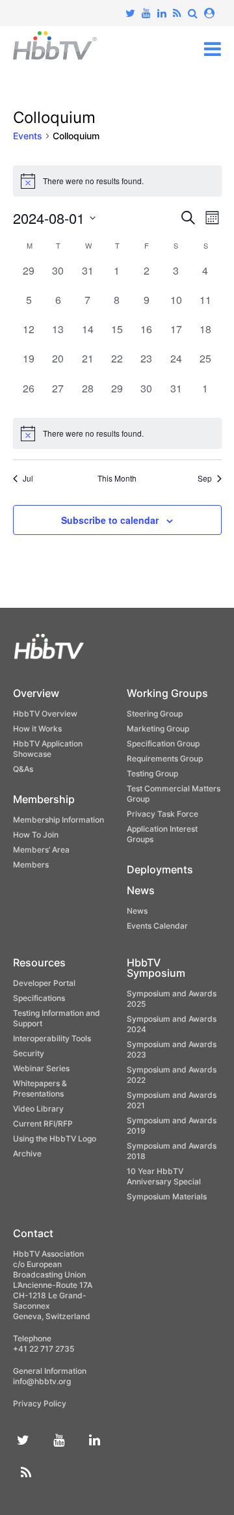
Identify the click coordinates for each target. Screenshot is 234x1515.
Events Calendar (157, 926)
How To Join (35, 834)
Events (27, 135)
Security (28, 1053)
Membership (44, 799)
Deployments (160, 869)
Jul (28, 478)
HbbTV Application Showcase (48, 749)
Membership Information (58, 820)
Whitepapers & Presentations (40, 1088)
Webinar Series (41, 1068)
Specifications (39, 998)
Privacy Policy (39, 1403)
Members (31, 864)
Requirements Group (165, 758)
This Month (117, 478)
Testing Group (152, 773)
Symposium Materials (167, 1196)
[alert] (117, 433)
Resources (39, 962)
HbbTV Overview (45, 713)
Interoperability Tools (52, 1038)
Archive (27, 1153)
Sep (205, 478)
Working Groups (167, 693)
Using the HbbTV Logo (54, 1138)
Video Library (38, 1108)
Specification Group (163, 743)
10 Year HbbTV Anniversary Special (164, 1176)
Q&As (23, 769)
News (141, 890)
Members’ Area (41, 849)
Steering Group (155, 713)
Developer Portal (44, 983)
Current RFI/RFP (43, 1123)
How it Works (37, 728)
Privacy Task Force (162, 814)
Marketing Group (158, 728)
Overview (36, 693)
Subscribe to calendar (110, 519)
